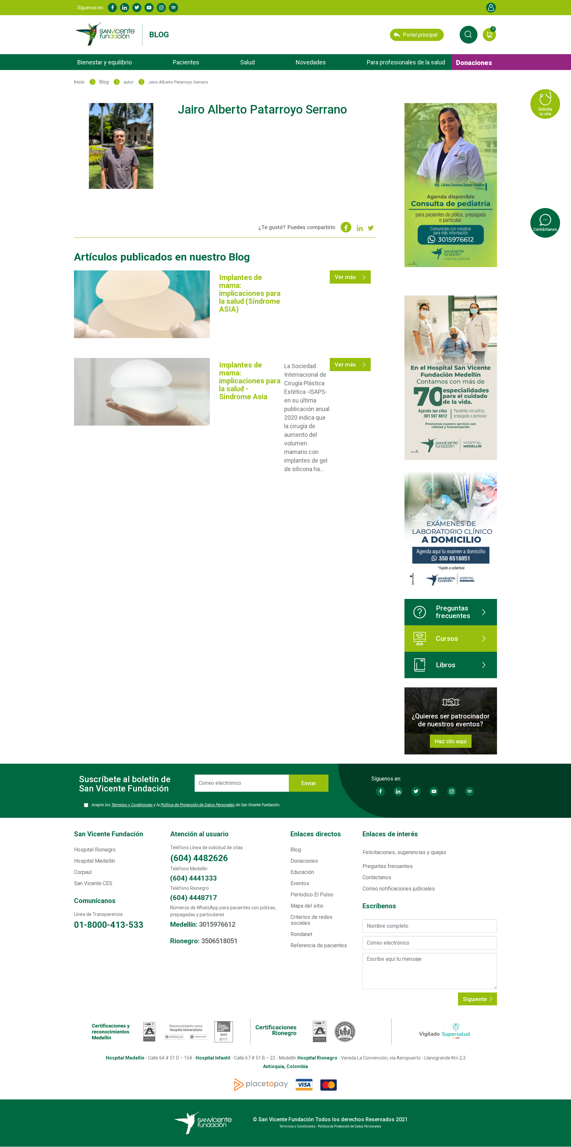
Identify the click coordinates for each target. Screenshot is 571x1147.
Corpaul (83, 872)
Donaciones (474, 63)
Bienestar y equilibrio (104, 62)
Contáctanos (376, 877)
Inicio (79, 82)
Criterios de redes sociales (311, 920)
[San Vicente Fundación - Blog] (106, 34)
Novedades (311, 62)
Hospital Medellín (94, 861)
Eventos (299, 883)
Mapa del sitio (307, 906)
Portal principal (420, 35)
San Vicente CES (93, 883)
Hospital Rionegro (95, 850)
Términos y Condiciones (132, 805)
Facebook (112, 7)
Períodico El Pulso (311, 894)
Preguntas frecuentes (453, 612)
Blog (159, 34)
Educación (302, 872)
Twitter (136, 7)
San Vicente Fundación (108, 834)
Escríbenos (379, 906)
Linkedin (124, 7)
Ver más (346, 277)
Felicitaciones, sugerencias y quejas (404, 852)
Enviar (308, 783)
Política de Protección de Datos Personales (198, 805)
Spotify (173, 7)
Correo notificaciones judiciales (398, 889)
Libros (445, 665)
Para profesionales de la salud (406, 62)
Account (491, 8)
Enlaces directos (315, 834)
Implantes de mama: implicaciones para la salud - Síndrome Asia (250, 381)
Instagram (161, 7)
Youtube (149, 7)
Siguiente (475, 999)
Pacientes (186, 62)
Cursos (447, 639)
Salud (247, 62)
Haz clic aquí (451, 741)
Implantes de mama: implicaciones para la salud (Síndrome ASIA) (250, 293)
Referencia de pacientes (318, 945)
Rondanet (301, 934)
